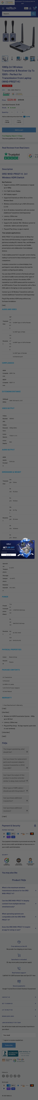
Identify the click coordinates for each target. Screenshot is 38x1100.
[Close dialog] (33, 541)
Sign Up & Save (8, 554)
